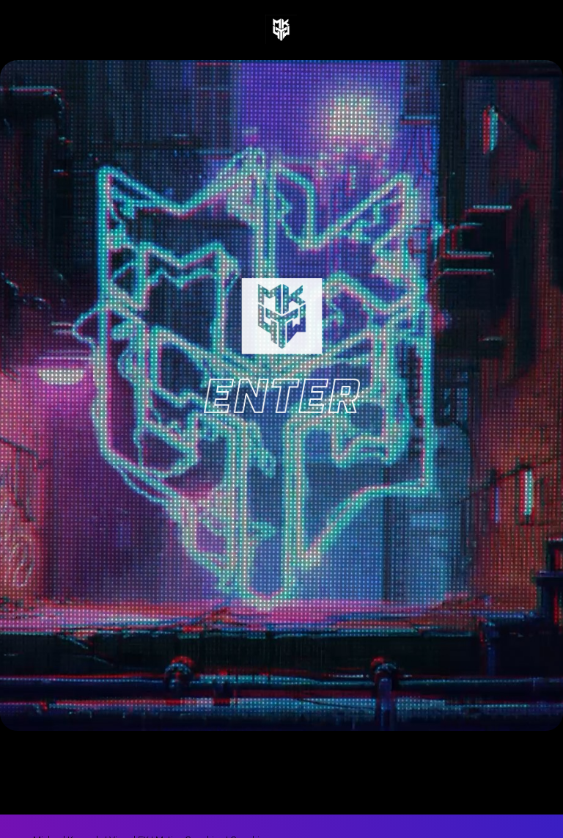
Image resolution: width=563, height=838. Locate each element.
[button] (68, 29)
